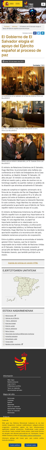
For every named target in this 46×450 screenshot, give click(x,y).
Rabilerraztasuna (12, 382)
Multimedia (10, 412)
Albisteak (15, 26)
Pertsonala (10, 398)
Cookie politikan (15, 445)
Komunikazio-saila (11, 339)
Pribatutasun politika (14, 386)
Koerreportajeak (10, 323)
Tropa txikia (9, 341)
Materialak (10, 404)
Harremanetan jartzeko (14, 390)
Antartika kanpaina (11, 336)
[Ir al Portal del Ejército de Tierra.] (23, 15)
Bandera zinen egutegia (13, 344)
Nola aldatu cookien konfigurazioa (30, 435)
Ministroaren (9, 315)
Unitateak (10, 400)
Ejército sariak (10, 326)
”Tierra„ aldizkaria (11, 321)
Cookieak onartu (31, 445)
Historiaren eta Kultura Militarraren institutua (19, 334)
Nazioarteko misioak (14, 408)
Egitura (9, 402)
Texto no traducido (13, 388)
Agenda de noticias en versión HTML (23, 263)
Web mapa (10, 380)
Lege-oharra (11, 384)
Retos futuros (9, 331)
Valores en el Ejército (12, 318)
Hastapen (7, 26)
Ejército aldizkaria (11, 328)
